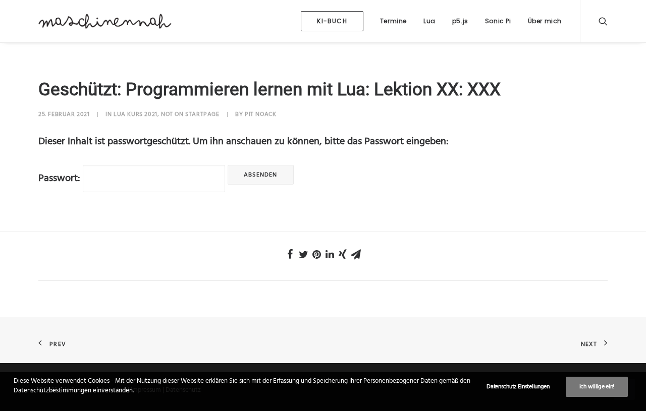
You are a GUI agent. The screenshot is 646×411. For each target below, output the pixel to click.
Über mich (545, 21)
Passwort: (60, 178)
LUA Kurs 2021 (135, 114)
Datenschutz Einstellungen (518, 387)
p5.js (460, 21)
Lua (429, 21)
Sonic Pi (498, 21)
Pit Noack (260, 114)
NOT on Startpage (190, 114)
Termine (393, 21)
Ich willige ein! (596, 387)
